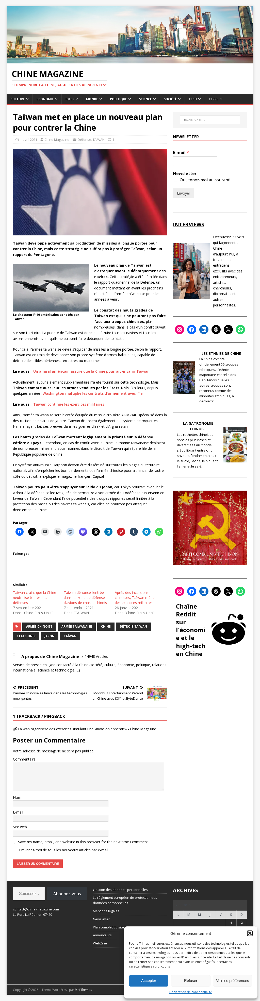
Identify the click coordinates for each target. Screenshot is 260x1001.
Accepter (148, 980)
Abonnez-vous (67, 893)
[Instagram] (179, 329)
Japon (49, 636)
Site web (20, 826)
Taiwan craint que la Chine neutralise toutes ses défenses (34, 597)
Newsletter (185, 173)
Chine (106, 626)
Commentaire (24, 759)
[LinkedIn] (203, 329)
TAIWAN (99, 139)
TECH (193, 99)
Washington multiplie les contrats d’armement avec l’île (92, 393)
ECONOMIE (45, 99)
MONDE (92, 99)
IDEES (70, 99)
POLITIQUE (118, 99)
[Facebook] (191, 329)
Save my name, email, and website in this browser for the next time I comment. (83, 841)
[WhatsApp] (240, 329)
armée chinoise (39, 626)
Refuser (190, 980)
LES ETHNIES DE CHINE (221, 353)
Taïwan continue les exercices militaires (68, 404)
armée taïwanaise (76, 626)
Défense (84, 139)
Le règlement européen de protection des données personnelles (125, 900)
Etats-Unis (26, 636)
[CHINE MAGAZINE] (130, 60)
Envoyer (183, 193)
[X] (228, 329)
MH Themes (83, 990)
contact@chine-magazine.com (36, 909)
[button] (249, 933)
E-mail (18, 812)
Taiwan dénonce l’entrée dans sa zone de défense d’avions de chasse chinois (85, 597)
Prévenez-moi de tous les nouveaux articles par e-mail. (64, 850)
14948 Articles (96, 656)
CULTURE (17, 99)
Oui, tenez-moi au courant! (205, 180)
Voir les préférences (232, 980)
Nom (17, 797)
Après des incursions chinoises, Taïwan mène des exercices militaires (135, 597)
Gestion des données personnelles (120, 889)
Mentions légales (106, 911)
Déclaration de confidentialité (190, 992)
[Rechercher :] (210, 119)
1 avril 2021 (28, 139)
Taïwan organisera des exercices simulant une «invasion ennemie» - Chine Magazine (87, 729)
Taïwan (70, 636)
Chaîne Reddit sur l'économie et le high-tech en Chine (191, 630)
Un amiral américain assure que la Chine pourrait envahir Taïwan (91, 371)
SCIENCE (145, 99)
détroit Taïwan (133, 626)
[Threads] (216, 329)
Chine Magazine (56, 139)
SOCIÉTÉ (170, 99)
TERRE (213, 99)
